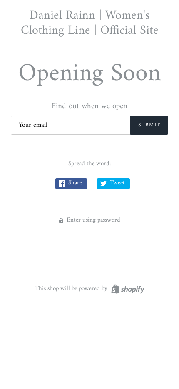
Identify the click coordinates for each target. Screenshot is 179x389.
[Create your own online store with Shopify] (126, 289)
